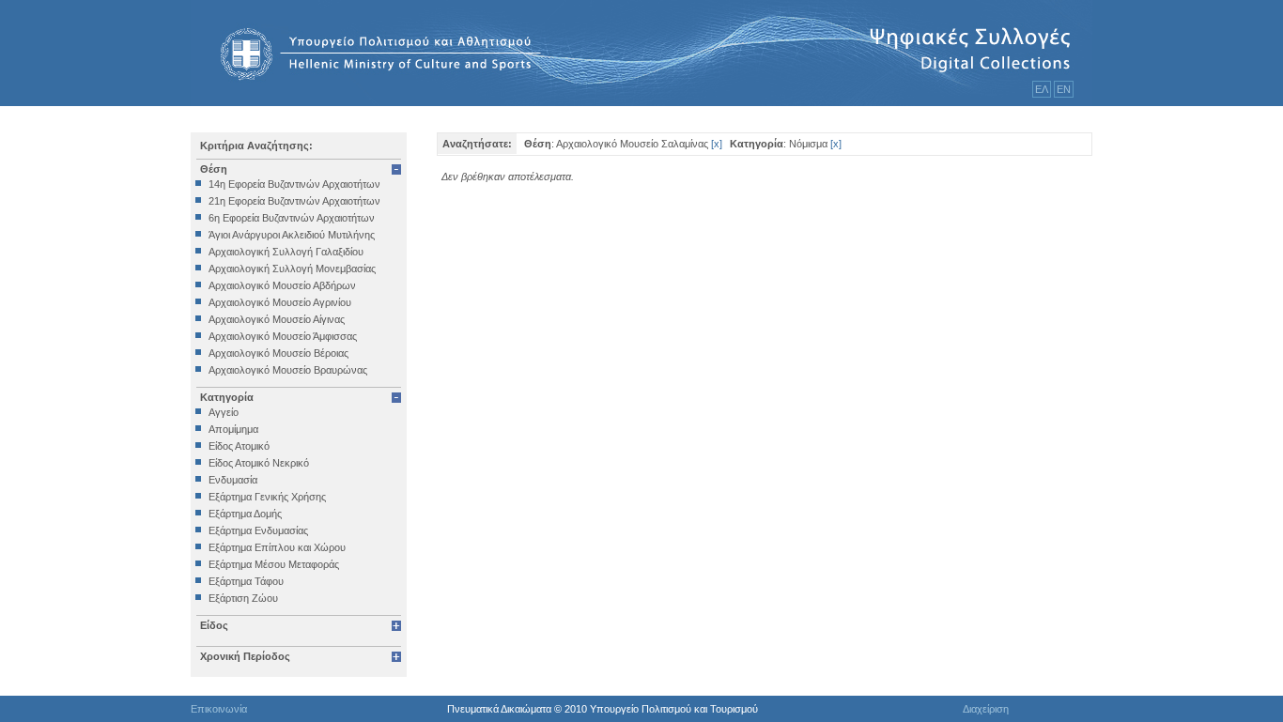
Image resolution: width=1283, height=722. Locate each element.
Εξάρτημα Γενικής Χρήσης (267, 496)
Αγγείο (224, 412)
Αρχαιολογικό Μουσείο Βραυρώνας (288, 370)
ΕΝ (1064, 89)
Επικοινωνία (219, 708)
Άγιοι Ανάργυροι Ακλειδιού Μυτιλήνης (292, 234)
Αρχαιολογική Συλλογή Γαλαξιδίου (286, 251)
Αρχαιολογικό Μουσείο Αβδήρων (282, 285)
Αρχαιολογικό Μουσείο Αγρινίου (280, 302)
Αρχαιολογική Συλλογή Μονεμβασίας (292, 268)
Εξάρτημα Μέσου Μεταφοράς (274, 564)
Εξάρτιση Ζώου (243, 598)
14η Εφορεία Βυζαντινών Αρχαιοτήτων (294, 184)
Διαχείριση (986, 708)
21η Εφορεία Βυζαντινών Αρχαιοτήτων (294, 201)
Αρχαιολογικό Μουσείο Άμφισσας (283, 336)
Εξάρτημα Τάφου (246, 581)
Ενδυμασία (233, 479)
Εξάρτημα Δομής (245, 513)
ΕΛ (1041, 89)
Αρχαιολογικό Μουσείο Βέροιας (278, 353)
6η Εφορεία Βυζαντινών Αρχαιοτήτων (292, 217)
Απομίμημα (233, 429)
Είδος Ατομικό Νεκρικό (259, 463)
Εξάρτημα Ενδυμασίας (258, 530)
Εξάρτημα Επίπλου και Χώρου (277, 547)
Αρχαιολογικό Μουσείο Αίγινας (277, 319)
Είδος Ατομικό (239, 446)
